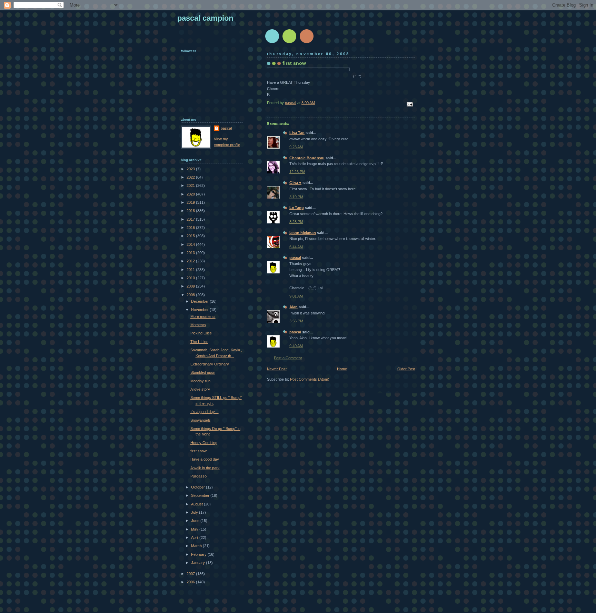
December (200, 301)
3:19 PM (296, 197)
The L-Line (199, 342)
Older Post (406, 369)
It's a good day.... (204, 412)
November (200, 310)
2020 (191, 194)
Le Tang (296, 207)
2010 (191, 278)
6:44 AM (296, 247)
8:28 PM (296, 222)
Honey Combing (203, 443)
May (195, 529)
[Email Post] (409, 104)
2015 (191, 236)
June (195, 521)
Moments (198, 325)
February (199, 554)
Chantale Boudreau (307, 158)
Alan (293, 307)
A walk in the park (205, 468)
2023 (191, 169)
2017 (191, 219)
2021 (191, 185)
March (197, 546)
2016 (191, 227)
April (195, 537)
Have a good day (204, 459)
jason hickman (302, 233)
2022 (191, 177)
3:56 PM (296, 321)
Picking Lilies (201, 333)
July (195, 512)
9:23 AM (296, 147)
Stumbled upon (202, 372)
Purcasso (198, 476)
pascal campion (205, 18)
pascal (295, 257)
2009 (191, 286)
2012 (191, 261)
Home (342, 369)
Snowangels (200, 420)
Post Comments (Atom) (309, 379)
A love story (200, 389)
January (198, 563)
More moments (203, 316)
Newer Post (277, 369)
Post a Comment (288, 358)
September (200, 495)
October (198, 487)
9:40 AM (296, 346)
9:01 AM (296, 296)
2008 (191, 295)
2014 (191, 244)
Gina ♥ (295, 183)
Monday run (200, 381)
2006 (191, 582)
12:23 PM (297, 172)
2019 (191, 202)
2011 (191, 270)
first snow (198, 451)
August (197, 504)
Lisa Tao (297, 133)
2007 (191, 574)
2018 (191, 211)
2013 (191, 253)
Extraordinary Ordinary (209, 364)
